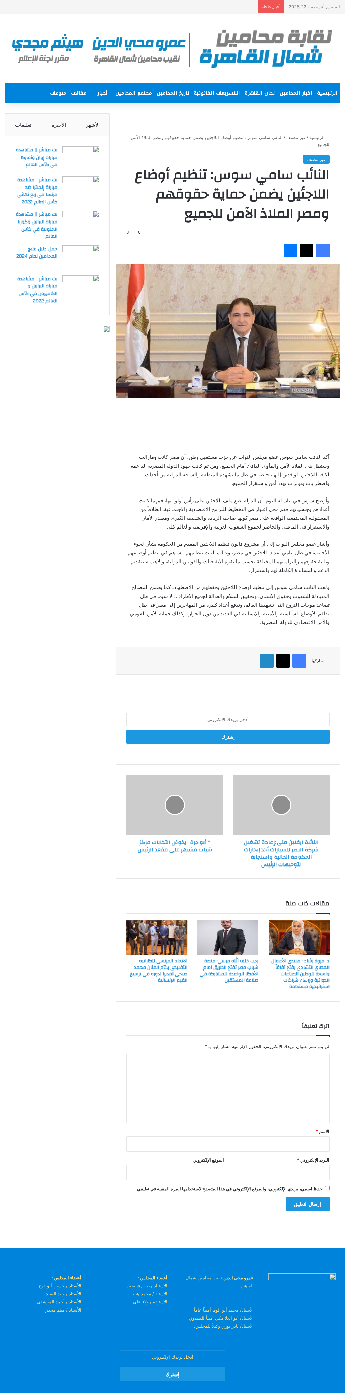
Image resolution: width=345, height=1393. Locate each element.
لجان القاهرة (260, 93)
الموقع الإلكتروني (208, 1160)
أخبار (102, 93)
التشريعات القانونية (217, 93)
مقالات (79, 93)
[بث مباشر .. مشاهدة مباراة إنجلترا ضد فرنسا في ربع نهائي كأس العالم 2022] (80, 189)
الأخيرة (59, 125)
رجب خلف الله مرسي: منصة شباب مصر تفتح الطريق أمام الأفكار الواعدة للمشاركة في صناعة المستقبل (229, 971)
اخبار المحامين (296, 93)
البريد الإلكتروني (313, 1160)
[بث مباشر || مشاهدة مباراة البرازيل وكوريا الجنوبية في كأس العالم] (80, 223)
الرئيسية (327, 93)
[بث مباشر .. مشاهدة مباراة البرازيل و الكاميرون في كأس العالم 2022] (80, 288)
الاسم (323, 1131)
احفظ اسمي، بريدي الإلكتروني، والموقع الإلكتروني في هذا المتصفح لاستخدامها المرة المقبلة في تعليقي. (230, 1188)
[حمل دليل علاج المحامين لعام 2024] (80, 258)
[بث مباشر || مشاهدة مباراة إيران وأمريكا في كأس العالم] (80, 159)
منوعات (58, 93)
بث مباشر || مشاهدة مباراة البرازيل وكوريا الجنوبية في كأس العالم (36, 225)
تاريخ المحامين (173, 93)
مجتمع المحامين (133, 93)
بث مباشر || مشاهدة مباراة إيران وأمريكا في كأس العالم (36, 157)
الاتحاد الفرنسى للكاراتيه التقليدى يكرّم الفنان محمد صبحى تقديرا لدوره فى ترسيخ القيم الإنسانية (158, 971)
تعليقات (23, 125)
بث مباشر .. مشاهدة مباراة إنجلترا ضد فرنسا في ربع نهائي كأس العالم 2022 (37, 191)
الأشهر (93, 125)
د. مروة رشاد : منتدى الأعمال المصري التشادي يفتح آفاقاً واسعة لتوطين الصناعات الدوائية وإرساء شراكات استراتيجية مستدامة (300, 974)
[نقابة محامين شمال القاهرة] (172, 49)
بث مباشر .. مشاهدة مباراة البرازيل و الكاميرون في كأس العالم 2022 (37, 290)
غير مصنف (296, 137)
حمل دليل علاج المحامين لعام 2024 (36, 253)
